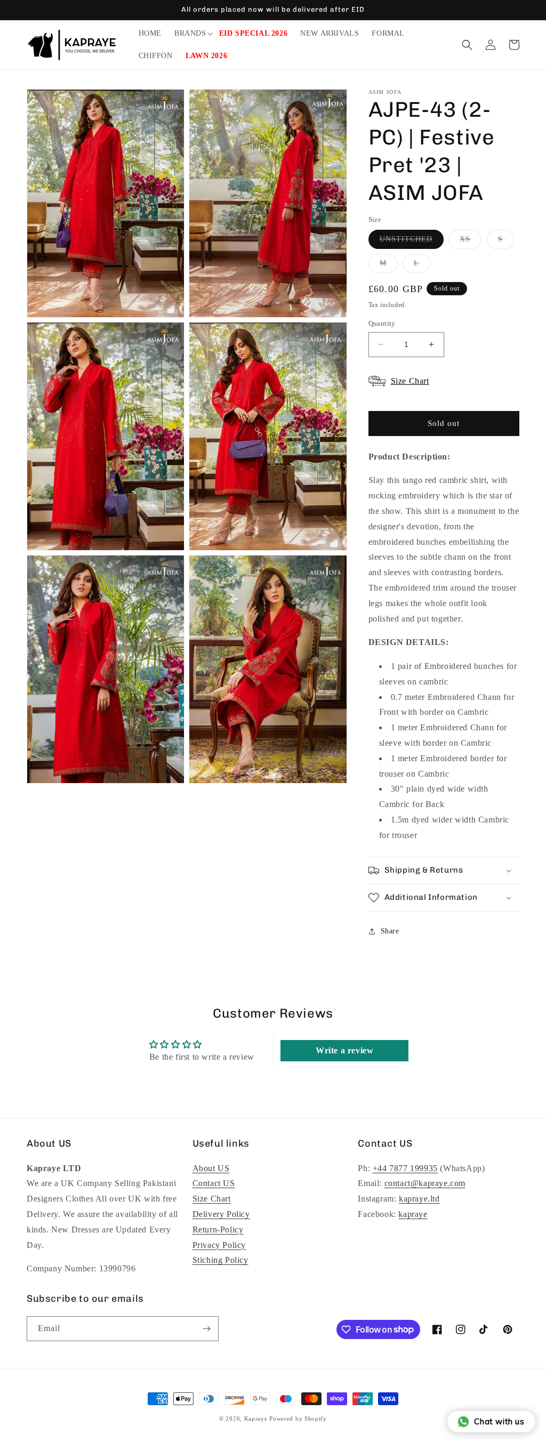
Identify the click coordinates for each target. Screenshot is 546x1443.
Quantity (382, 323)
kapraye (412, 1214)
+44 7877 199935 (405, 1168)
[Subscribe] (206, 1328)
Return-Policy (218, 1229)
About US (211, 1168)
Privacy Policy (219, 1244)
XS (470, 242)
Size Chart (211, 1198)
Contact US (213, 1183)
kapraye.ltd (419, 1198)
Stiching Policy (220, 1259)
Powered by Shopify (298, 1418)
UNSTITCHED (412, 242)
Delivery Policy (221, 1214)
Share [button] (390, 931)
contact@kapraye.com (424, 1183)
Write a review (344, 1050)
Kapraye (256, 1418)
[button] (190, 33)
